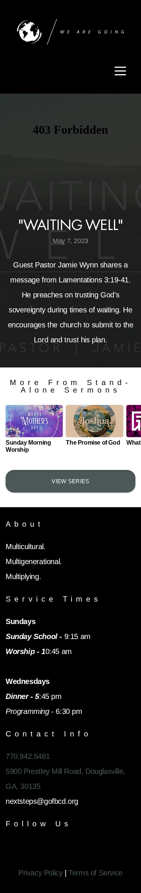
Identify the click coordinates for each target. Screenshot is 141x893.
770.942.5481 (28, 756)
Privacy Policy (40, 873)
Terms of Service (95, 873)
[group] (34, 432)
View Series (70, 481)
